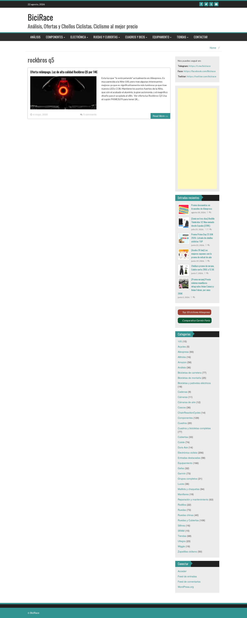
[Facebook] (201, 4)
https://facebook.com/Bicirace (200, 71)
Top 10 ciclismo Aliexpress (196, 312)
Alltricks (182, 357)
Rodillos (182, 504)
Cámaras (183, 397)
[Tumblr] (211, 4)
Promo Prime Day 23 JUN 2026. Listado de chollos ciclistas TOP (202, 237)
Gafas (181, 468)
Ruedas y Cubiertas (105, 37)
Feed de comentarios (189, 581)
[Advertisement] (197, 138)
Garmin (182, 473)
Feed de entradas (187, 576)
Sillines (181, 525)
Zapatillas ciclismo (187, 551)
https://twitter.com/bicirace (201, 76)
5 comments (89, 114)
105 (180, 341)
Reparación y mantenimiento (193, 499)
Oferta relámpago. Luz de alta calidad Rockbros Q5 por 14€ (63, 72)
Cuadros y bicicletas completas (194, 428)
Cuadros (182, 423)
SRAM (181, 530)
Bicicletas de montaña (189, 377)
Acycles (182, 346)
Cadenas (182, 391)
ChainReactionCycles (189, 412)
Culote (181, 442)
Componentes (54, 37)
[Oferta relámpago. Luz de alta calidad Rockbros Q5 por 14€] (63, 94)
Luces (181, 483)
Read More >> (160, 116)
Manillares (183, 494)
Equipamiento (161, 37)
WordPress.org (186, 586)
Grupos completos (187, 478)
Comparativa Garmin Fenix (196, 320)
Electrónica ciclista (187, 452)
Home (213, 47)
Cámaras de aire (187, 402)
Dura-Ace (183, 447)
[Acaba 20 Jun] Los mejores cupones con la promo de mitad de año (201, 253)
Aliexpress (183, 351)
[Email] (216, 4)
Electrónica (78, 37)
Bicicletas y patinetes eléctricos (194, 383)
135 (207, 229)
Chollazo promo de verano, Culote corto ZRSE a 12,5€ (202, 267)
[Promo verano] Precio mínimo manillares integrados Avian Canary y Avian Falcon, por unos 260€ (196, 286)
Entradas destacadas (189, 457)
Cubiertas (183, 437)
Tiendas (181, 37)
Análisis (35, 37)
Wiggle (181, 546)
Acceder (182, 571)
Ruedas (182, 510)
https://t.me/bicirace (200, 66)
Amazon (182, 362)
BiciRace (40, 17)
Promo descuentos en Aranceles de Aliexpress (201, 206)
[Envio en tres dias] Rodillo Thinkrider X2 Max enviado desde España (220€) (202, 222)
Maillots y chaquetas (188, 489)
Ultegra (182, 541)
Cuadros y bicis (135, 37)
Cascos (182, 407)
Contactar (201, 37)
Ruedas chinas (186, 515)
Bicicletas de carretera (189, 372)
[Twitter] (206, 4)
